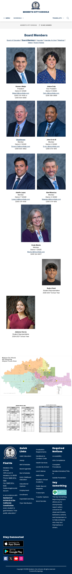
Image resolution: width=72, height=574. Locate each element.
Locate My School (42, 467)
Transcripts (40, 493)
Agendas (40, 40)
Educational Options (24, 485)
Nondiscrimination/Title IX (61, 472)
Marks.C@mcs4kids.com (36, 252)
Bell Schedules (25, 465)
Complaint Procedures (56, 466)
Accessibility (57, 456)
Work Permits (41, 501)
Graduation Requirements (41, 450)
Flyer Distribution (26, 503)
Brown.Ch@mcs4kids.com (20, 146)
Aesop (22, 460)
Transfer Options (42, 497)
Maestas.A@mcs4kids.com (51, 199)
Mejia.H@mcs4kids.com (20, 93)
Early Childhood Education (25, 478)
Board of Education (14, 40)
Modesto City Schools (28, 25)
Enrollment (24, 495)
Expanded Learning (27, 499)
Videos (30, 43)
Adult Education (25, 456)
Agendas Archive (50, 40)
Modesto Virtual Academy (42, 481)
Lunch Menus (40, 471)
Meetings (61, 40)
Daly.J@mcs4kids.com (51, 93)
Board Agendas (25, 469)
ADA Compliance (58, 460)
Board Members (46, 25)
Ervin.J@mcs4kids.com (51, 146)
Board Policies (39, 43)
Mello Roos (40, 475)
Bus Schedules (25, 473)
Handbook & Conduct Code (41, 457)
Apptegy (40, 571)
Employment (24, 490)
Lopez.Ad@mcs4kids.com (21, 199)
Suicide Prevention (59, 478)
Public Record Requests (41, 487)
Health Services (41, 463)
